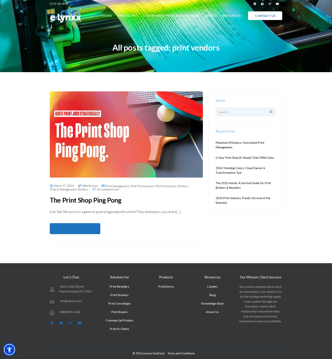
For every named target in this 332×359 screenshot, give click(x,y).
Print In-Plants (119, 329)
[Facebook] (262, 4)
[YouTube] (277, 4)
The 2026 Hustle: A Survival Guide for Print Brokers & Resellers (243, 185)
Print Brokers (119, 295)
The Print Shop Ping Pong (85, 200)
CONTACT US (265, 16)
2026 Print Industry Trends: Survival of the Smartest (243, 200)
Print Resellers (119, 286)
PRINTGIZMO (128, 15)
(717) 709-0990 (59, 3)
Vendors (83, 189)
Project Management (63, 189)
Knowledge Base (212, 303)
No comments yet (108, 189)
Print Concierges (119, 303)
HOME (107, 15)
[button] (9, 349)
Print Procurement (142, 186)
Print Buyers (119, 312)
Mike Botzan (90, 185)
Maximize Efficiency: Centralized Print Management (240, 145)
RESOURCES (231, 15)
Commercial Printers (119, 320)
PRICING (211, 15)
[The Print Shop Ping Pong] (126, 137)
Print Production (165, 186)
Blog (212, 295)
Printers (182, 186)
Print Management (117, 186)
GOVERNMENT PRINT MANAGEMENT (171, 15)
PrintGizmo (166, 286)
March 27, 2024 (64, 185)
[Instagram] (269, 4)
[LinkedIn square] (254, 4)
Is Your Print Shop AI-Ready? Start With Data (245, 157)
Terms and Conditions (181, 353)
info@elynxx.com (71, 301)
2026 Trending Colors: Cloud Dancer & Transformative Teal (240, 170)
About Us (212, 312)
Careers (212, 286)
